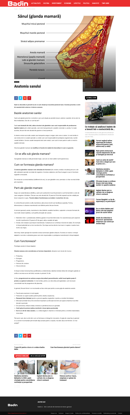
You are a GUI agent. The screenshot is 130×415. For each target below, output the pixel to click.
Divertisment (57, 3)
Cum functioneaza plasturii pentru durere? (65, 347)
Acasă (15, 9)
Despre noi (54, 413)
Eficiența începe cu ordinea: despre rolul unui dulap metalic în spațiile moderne (106, 183)
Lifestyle (77, 3)
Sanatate (95, 3)
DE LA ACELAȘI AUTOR (37, 356)
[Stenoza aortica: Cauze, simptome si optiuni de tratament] (70, 367)
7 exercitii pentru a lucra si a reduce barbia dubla (29, 348)
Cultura (46, 3)
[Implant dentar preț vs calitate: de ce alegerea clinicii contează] (47, 367)
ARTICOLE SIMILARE (21, 356)
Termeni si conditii (97, 413)
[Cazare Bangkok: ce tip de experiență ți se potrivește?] (90, 202)
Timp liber (105, 3)
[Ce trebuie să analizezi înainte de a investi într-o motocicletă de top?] (100, 113)
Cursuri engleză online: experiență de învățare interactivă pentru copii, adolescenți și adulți (104, 143)
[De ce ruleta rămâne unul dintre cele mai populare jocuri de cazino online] (90, 211)
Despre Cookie (69, 413)
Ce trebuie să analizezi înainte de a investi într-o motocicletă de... (100, 128)
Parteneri (61, 413)
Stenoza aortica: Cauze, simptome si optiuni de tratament (68, 378)
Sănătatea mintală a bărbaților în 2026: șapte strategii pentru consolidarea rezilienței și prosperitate (24, 379)
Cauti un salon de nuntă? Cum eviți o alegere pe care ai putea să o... (105, 162)
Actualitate (36, 3)
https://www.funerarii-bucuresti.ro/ (17, 413)
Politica (86, 3)
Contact (120, 413)
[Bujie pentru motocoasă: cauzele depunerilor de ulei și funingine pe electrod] (90, 153)
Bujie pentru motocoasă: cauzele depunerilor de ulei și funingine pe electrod (105, 153)
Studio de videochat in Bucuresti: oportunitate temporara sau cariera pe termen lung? (105, 220)
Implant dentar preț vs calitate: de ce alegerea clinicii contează (45, 378)
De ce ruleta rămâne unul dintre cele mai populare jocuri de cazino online (104, 210)
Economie (67, 3)
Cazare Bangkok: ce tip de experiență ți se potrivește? (105, 200)
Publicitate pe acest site (109, 413)
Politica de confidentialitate (82, 413)
